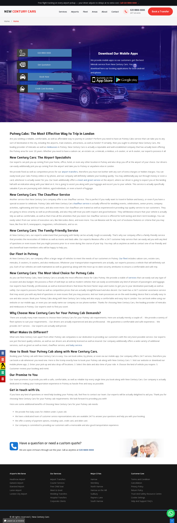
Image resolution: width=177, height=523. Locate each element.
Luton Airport (16, 490)
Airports (75, 11)
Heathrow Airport (17, 479)
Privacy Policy (137, 486)
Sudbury (94, 493)
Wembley (95, 483)
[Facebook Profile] (2, 353)
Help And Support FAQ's (142, 501)
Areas (94, 11)
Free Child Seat (57, 486)
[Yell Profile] (2, 366)
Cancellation (136, 483)
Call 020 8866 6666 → (129, 3)
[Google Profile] (2, 359)
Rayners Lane (97, 497)
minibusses (52, 147)
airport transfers (70, 171)
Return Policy (137, 490)
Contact (115, 11)
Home (7, 21)
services (132, 277)
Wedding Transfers (58, 493)
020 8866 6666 (86, 449)
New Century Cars (40, 516)
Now (44, 76)
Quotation (44, 64)
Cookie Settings (138, 497)
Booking (44, 88)
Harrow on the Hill (99, 490)
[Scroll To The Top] (172, 521)
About (104, 11)
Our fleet (123, 258)
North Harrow (97, 486)
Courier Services (57, 483)
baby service (76, 345)
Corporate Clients (58, 501)
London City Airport (18, 493)
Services (63, 11)
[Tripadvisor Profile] (2, 372)
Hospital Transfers (58, 497)
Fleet (85, 11)
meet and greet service (89, 180)
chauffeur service (81, 203)
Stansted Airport (17, 486)
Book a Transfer (160, 11)
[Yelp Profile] (2, 379)
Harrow (94, 479)
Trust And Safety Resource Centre (146, 493)
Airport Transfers (57, 479)
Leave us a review (15, 520)
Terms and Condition (140, 479)
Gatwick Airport (16, 483)
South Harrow (97, 501)
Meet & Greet (56, 490)
